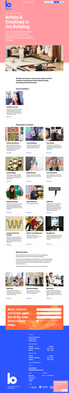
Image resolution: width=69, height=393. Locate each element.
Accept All (64, 390)
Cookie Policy (32, 341)
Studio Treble (12, 388)
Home (6, 13)
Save (59, 390)
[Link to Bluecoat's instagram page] (46, 375)
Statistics (56, 387)
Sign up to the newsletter (54, 324)
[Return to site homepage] (8, 5)
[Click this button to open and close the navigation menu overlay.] (62, 2)
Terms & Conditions (34, 337)
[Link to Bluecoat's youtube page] (50, 375)
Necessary (57, 386)
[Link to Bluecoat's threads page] (53, 375)
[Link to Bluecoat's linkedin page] (51, 375)
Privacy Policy (32, 339)
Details (55, 390)
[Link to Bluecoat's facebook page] (43, 375)
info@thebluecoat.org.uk (36, 370)
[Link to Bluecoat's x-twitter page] (45, 375)
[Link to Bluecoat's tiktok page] (48, 375)
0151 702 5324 (33, 368)
